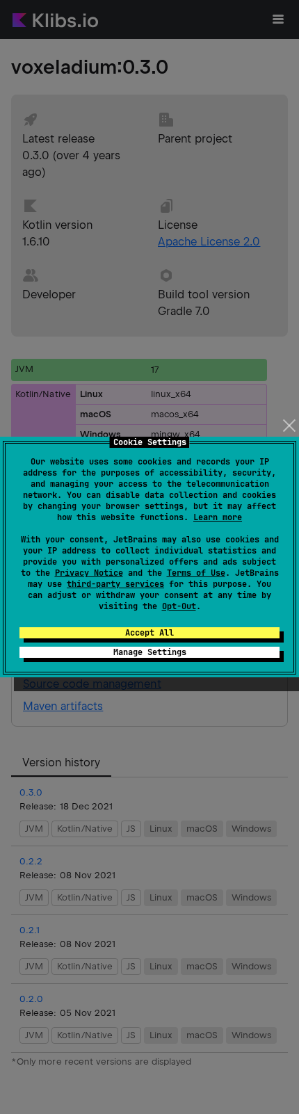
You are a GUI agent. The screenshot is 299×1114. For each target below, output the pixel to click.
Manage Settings (149, 652)
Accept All (149, 632)
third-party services (115, 584)
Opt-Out (179, 606)
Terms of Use (196, 573)
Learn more (217, 517)
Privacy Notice (89, 573)
